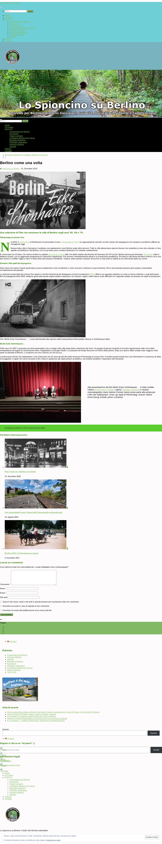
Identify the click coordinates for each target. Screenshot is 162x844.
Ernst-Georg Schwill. (104, 390)
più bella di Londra (56, 254)
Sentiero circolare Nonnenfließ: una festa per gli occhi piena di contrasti (37, 719)
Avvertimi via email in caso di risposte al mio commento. (26, 606)
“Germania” (148, 254)
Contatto (8, 41)
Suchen (5, 729)
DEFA (92, 274)
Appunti (12, 37)
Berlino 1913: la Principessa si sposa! (21, 553)
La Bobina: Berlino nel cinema (22, 28)
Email (3, 593)
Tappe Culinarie (16, 26)
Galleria (8, 39)
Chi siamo (9, 17)
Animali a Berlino (16, 35)
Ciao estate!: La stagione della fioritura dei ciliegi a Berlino (31, 716)
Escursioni (13, 24)
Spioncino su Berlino (11, 169)
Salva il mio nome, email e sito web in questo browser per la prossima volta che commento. (41, 602)
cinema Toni (24, 242)
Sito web (3, 597)
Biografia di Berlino (17, 30)
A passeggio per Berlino (19, 22)
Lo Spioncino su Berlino (10, 3)
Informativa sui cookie (53, 840)
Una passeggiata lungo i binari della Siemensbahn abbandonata (33, 512)
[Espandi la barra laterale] (1, 619)
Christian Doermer (130, 390)
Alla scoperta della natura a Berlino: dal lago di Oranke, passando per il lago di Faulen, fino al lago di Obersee (53, 712)
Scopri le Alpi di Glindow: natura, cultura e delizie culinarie (31, 714)
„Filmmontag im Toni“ (70, 242)
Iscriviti (156, 750)
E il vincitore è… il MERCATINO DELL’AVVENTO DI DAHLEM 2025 (36, 721)
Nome (3, 589)
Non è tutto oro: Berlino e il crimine (20, 472)
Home (7, 15)
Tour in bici (11, 672)
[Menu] (1, 7)
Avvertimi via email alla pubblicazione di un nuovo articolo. (27, 610)
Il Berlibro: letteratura (18, 32)
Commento (5, 584)
